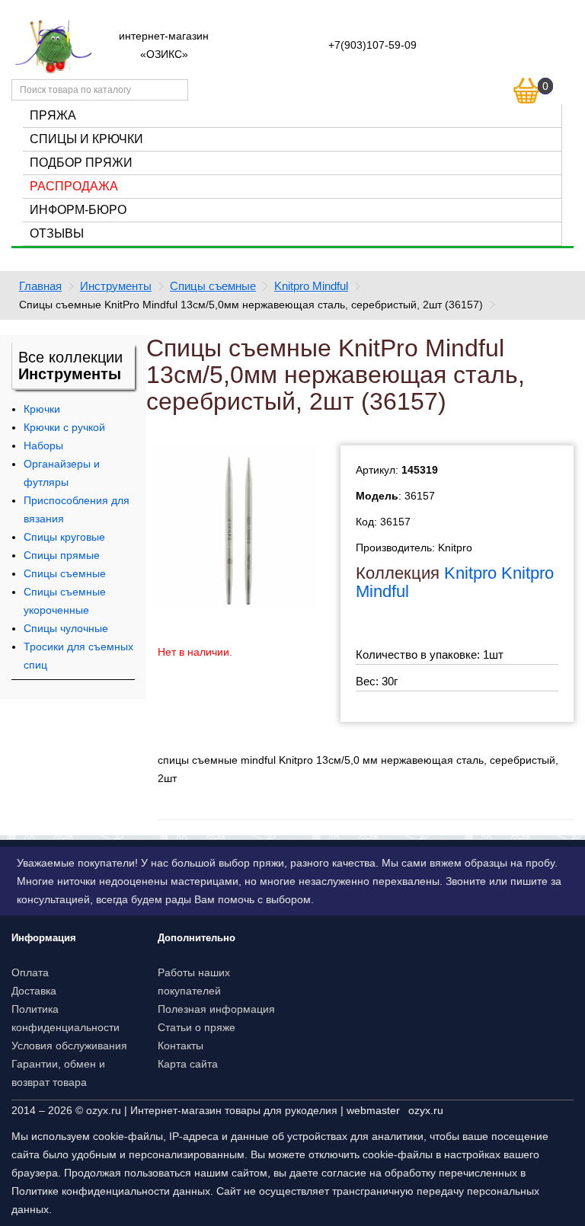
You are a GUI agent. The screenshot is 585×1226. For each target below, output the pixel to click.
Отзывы (57, 233)
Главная (40, 285)
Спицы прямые (62, 555)
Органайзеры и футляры (62, 473)
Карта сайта (188, 1064)
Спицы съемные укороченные (65, 601)
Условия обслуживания (69, 1045)
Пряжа (53, 115)
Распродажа (74, 186)
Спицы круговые (64, 537)
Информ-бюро (78, 209)
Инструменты (116, 285)
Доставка (33, 991)
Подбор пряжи (81, 162)
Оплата (30, 972)
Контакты (180, 1045)
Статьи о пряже (196, 1027)
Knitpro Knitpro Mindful (455, 582)
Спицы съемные (213, 285)
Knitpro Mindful (311, 285)
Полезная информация (216, 1009)
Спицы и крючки (86, 138)
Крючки (42, 409)
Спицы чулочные (66, 628)
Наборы (43, 445)
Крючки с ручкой (64, 427)
